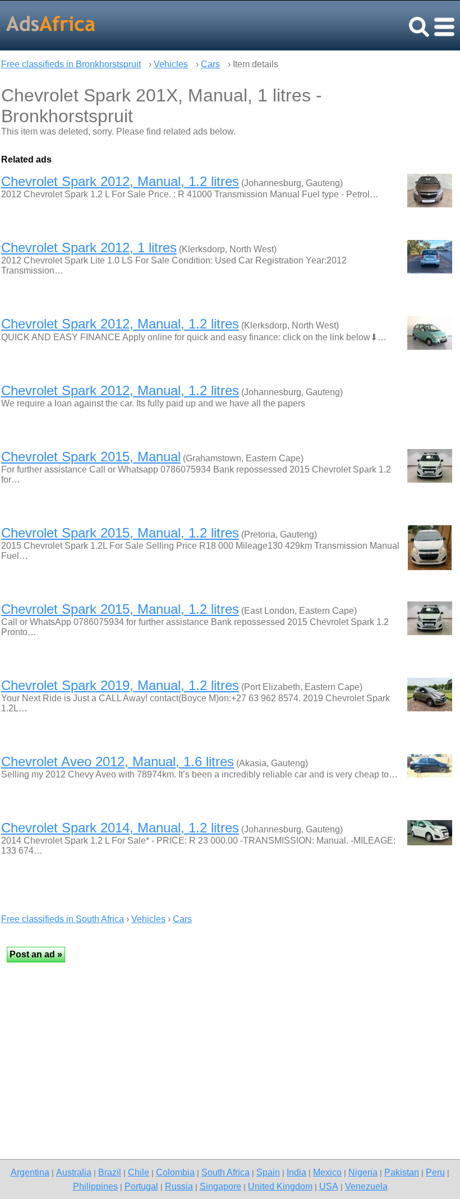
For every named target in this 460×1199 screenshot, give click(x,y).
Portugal (141, 1186)
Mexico (327, 1172)
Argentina (30, 1172)
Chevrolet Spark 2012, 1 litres (89, 247)
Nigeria (363, 1172)
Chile (138, 1172)
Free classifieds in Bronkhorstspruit (71, 64)
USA (328, 1186)
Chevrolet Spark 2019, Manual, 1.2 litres (120, 685)
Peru (435, 1172)
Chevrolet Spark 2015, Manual (91, 456)
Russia (179, 1186)
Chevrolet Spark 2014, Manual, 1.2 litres (120, 827)
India (296, 1172)
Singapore (220, 1186)
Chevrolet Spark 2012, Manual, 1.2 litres (120, 181)
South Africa (225, 1172)
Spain (268, 1172)
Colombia (175, 1172)
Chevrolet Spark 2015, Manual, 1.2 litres (120, 532)
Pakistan (401, 1172)
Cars (210, 64)
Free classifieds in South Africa (62, 919)
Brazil (109, 1172)
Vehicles (171, 64)
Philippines (95, 1186)
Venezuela (366, 1186)
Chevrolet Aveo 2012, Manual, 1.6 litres (117, 761)
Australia (73, 1172)
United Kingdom (280, 1186)
